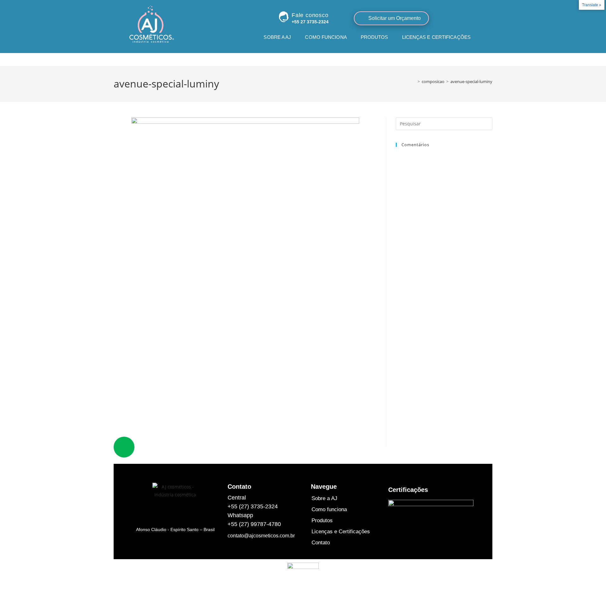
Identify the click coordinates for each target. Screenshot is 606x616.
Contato (459, 54)
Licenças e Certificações (436, 37)
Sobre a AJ (277, 37)
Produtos (374, 37)
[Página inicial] (414, 81)
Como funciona (326, 37)
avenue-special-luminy (471, 81)
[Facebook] (466, 18)
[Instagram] (453, 18)
